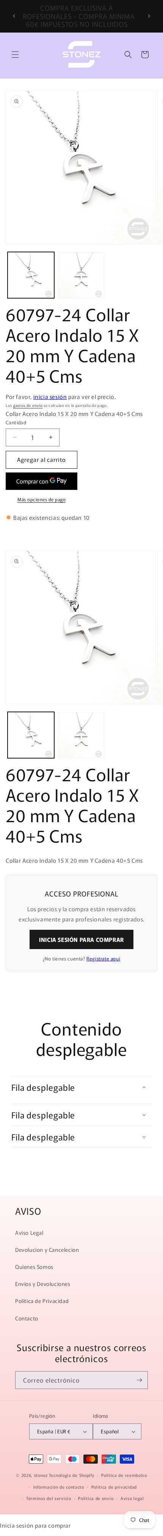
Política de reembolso (124, 1475)
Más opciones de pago (41, 499)
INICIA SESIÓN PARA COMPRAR (81, 939)
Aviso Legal (29, 1232)
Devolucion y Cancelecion (47, 1249)
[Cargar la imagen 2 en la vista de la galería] (81, 275)
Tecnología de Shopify (71, 1475)
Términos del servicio (48, 1498)
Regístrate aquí (103, 958)
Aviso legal (132, 1498)
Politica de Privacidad (42, 1301)
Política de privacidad (114, 1487)
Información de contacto (58, 1487)
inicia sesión (50, 396)
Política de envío (95, 1498)
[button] (15, 54)
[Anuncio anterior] (14, 16)
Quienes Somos (34, 1266)
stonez (41, 1475)
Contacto (26, 1318)
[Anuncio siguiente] (149, 16)
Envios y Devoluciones (43, 1283)
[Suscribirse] (139, 1380)
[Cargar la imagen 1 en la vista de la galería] (31, 275)
